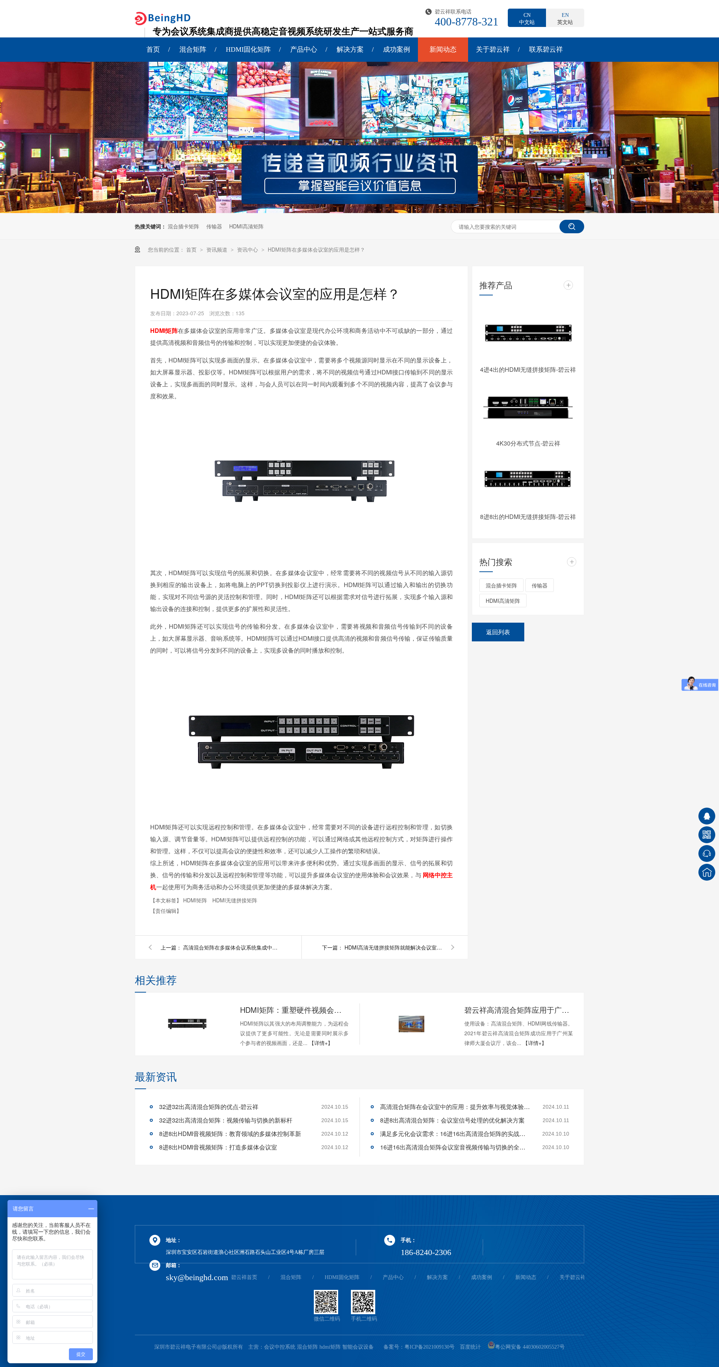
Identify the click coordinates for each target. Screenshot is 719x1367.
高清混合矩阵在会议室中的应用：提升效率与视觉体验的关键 (455, 1106)
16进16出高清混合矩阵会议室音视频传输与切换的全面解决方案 (455, 1147)
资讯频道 (217, 249)
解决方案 (350, 49)
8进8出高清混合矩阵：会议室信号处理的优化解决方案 (452, 1120)
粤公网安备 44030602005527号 (530, 1347)
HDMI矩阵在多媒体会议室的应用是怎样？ (316, 249)
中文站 (527, 18)
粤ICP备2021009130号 (429, 1347)
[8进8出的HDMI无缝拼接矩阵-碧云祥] (528, 481)
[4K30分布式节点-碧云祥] (528, 407)
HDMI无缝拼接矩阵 (234, 900)
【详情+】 (321, 1042)
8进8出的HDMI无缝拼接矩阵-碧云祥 (528, 516)
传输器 (214, 226)
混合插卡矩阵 (183, 226)
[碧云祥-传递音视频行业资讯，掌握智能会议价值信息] (359, 211)
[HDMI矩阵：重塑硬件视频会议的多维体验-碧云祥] (187, 1024)
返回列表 (498, 632)
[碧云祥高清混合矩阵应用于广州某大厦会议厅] (411, 1024)
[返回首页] (706, 872)
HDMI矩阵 (196, 900)
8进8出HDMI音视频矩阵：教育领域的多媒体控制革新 (230, 1133)
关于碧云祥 (493, 49)
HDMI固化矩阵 (248, 49)
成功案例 (396, 49)
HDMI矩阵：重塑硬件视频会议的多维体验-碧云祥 (294, 1009)
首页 (153, 49)
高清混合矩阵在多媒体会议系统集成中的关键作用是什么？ (231, 947)
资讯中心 (248, 249)
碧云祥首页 (244, 1277)
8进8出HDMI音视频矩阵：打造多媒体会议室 (218, 1147)
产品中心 (303, 49)
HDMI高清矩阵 (246, 226)
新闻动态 (443, 49)
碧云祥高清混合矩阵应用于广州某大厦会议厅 (518, 1009)
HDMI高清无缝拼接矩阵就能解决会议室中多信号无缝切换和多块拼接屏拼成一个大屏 (393, 947)
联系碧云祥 (546, 49)
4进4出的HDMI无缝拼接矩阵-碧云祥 (528, 369)
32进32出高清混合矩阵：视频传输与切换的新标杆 (225, 1120)
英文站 (565, 18)
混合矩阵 (192, 49)
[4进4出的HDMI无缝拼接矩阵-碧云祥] (528, 334)
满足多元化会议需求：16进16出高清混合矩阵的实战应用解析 (455, 1133)
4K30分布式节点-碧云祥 (528, 443)
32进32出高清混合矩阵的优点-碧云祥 (208, 1106)
